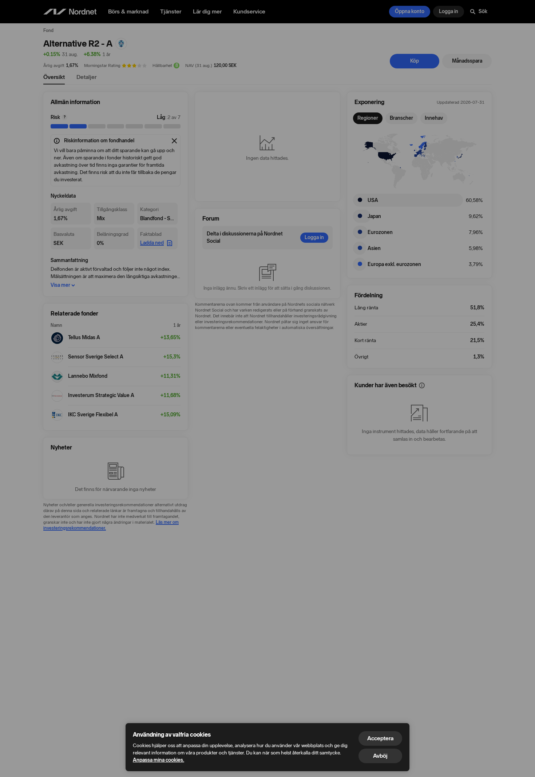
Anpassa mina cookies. (158, 760)
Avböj (380, 755)
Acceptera (380, 738)
